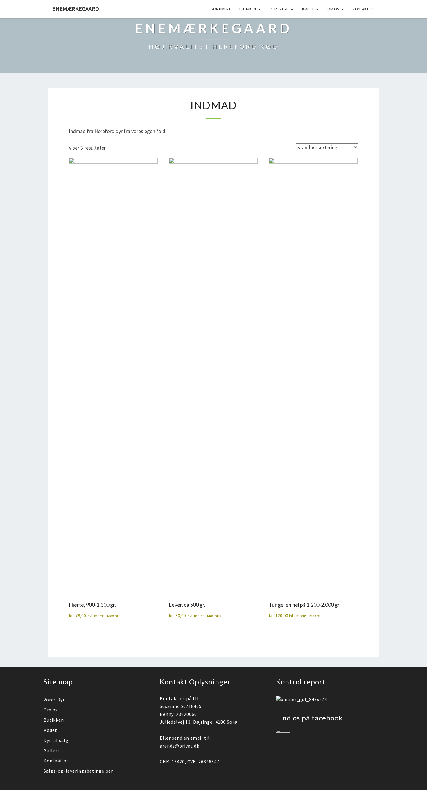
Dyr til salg (56, 740)
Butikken (247, 9)
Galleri (51, 750)
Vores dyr (279, 9)
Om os (333, 9)
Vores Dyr (54, 699)
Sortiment (221, 9)
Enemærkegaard (75, 8)
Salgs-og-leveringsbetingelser (78, 771)
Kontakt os (364, 9)
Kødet (308, 9)
